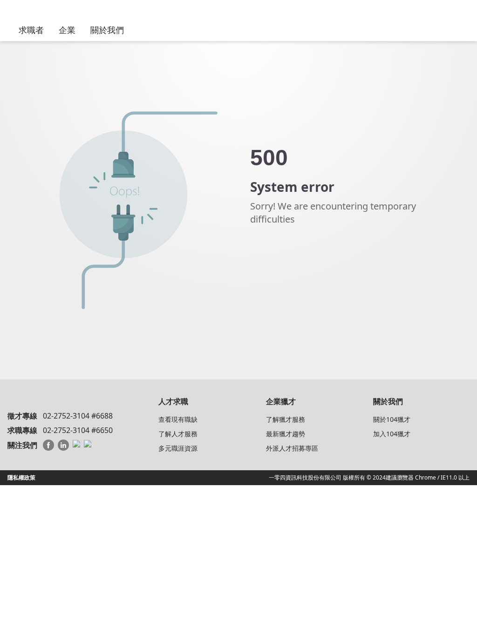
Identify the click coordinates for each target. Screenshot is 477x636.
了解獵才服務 (285, 419)
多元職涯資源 (178, 448)
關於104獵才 (391, 419)
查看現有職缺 (178, 419)
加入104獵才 (391, 433)
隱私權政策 (21, 477)
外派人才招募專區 (292, 448)
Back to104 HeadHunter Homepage (301, 257)
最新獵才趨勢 (285, 433)
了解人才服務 (178, 433)
